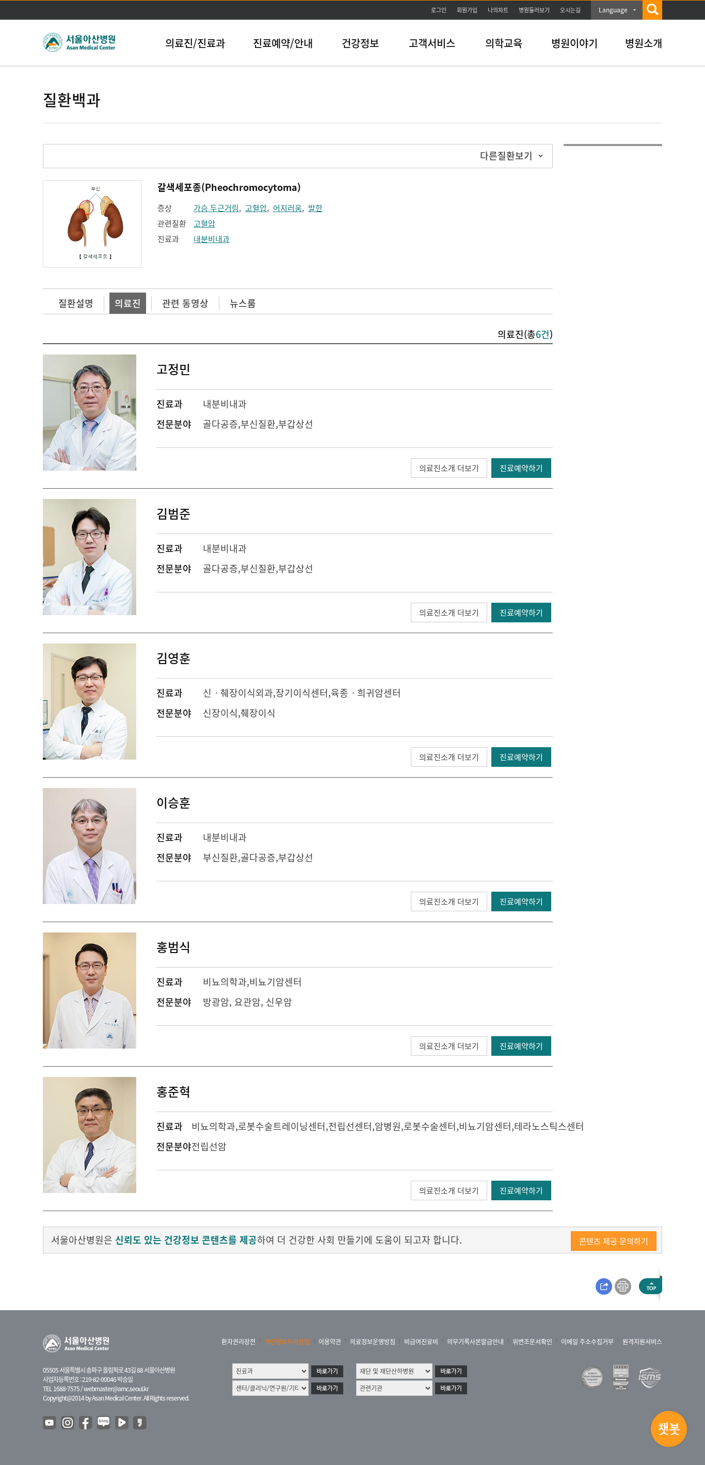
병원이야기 (574, 43)
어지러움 (287, 208)
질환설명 (75, 303)
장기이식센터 (302, 693)
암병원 (388, 1126)
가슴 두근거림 (216, 208)
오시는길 (570, 10)
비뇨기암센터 (275, 982)
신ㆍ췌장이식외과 (238, 693)
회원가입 (467, 10)
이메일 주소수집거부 (587, 1341)
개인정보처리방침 (287, 1341)
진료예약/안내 (283, 43)
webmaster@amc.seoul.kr (116, 1388)
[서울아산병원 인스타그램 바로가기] (68, 1423)
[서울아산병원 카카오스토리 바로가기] (140, 1423)
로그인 (438, 10)
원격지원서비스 (642, 1341)
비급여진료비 (421, 1341)
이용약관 (329, 1341)
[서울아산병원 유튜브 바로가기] (50, 1423)
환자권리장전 (238, 1341)
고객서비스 (432, 43)
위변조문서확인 (532, 1341)
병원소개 (643, 43)
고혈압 (256, 208)
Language (613, 9)
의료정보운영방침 (372, 1341)
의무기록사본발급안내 (475, 1341)
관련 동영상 (185, 303)
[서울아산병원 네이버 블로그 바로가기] (104, 1423)
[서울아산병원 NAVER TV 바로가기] (122, 1423)
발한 (315, 208)
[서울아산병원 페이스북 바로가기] (86, 1423)
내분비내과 (212, 239)
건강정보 (360, 43)
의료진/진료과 (195, 43)
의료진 (128, 303)
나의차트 (498, 10)
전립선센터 (350, 1126)
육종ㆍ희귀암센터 (366, 693)
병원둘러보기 (534, 10)
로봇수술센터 (430, 1126)
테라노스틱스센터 (549, 1126)
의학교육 (503, 43)
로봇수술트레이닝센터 (282, 1126)
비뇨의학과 (225, 982)
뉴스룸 (243, 303)
